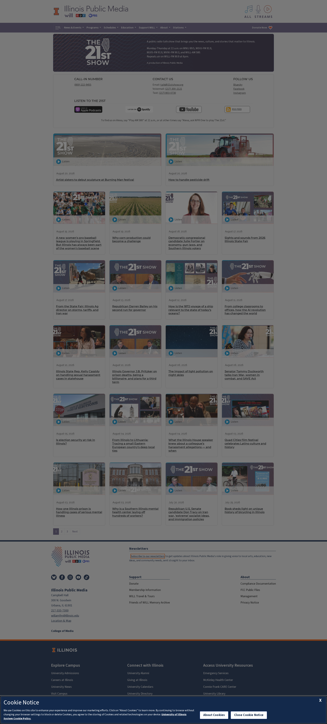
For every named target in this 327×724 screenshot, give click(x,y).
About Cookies (214, 715)
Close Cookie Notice (248, 715)
